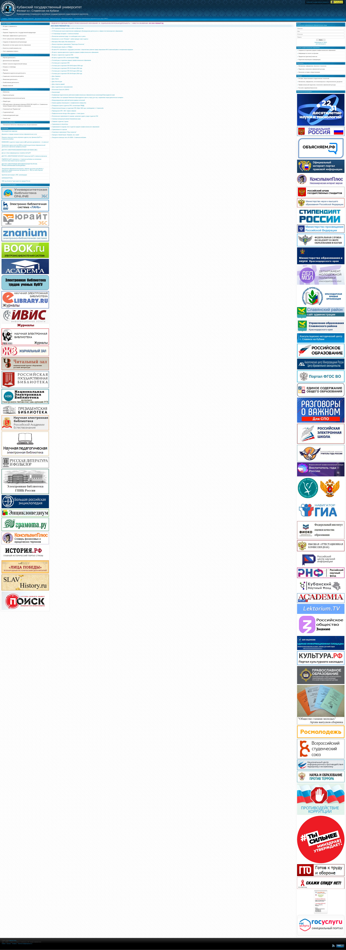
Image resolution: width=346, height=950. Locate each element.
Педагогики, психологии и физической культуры (312, 69)
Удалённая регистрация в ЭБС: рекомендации (14, 174)
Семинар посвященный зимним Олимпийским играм (66, 119)
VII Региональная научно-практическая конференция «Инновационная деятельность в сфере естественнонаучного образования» (87, 31)
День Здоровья (56, 76)
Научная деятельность (9, 57)
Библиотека (6, 92)
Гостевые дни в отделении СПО (60, 63)
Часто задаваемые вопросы (10, 51)
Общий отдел (6, 101)
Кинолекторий (56, 92)
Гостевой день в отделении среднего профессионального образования (71, 60)
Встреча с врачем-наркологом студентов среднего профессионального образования (75, 52)
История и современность (10, 26)
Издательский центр (8, 95)
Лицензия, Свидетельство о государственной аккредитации (19, 32)
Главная (4, 18)
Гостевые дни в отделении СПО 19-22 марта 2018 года (67, 71)
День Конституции (57, 81)
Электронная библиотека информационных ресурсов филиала (20, 124)
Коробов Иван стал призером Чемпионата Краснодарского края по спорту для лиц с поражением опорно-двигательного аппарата (87, 97)
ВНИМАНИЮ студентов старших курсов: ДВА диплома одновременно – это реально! (25, 142)
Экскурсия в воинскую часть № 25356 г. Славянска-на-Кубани (69, 137)
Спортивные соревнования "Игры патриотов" (64, 132)
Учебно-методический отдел (10, 115)
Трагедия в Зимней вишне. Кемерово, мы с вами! (65, 134)
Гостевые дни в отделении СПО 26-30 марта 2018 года (67, 73)
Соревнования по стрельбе (59, 129)
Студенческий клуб (8, 112)
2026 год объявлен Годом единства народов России (16, 181)
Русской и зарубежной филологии (308, 88)
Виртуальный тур (55, 18)
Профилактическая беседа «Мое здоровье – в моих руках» (68, 113)
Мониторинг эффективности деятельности (14, 35)
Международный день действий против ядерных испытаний (68, 100)
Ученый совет (6, 118)
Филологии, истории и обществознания (309, 72)
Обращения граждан (67, 18)
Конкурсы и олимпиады (9, 67)
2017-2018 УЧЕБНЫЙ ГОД (156, 23)
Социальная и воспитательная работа (13, 76)
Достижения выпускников (42, 18)
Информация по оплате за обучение (308, 53)
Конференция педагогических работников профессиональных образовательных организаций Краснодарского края (83, 95)
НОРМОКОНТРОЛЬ (7, 178)
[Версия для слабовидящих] (337, 2)
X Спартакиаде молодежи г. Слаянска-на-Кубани (65, 33)
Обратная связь (12, 940)
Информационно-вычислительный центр (14, 98)
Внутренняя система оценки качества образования (17, 45)
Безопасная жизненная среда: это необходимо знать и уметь (69, 36)
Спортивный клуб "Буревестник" (12, 109)
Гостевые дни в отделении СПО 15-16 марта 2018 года (67, 68)
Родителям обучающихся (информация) (309, 59)
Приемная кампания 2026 (15, 18)
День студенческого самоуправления (62, 87)
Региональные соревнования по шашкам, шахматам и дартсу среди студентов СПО (75, 116)
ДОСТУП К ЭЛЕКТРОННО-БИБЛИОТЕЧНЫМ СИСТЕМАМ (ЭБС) (19, 150)
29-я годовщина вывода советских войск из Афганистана (67, 28)
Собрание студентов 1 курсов (60, 121)
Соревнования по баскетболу (60, 124)
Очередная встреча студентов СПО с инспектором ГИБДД (68, 105)
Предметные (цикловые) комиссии (308, 56)
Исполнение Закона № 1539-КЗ (60, 89)
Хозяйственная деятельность (11, 82)
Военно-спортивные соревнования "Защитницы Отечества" (68, 44)
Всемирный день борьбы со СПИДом (62, 47)
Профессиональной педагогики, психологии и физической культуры (317, 84)
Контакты (5, 29)
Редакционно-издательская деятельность (14, 73)
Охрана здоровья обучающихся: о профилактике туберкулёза (69, 103)
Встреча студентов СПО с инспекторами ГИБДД (65, 57)
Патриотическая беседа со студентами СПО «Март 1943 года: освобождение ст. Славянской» (78, 108)
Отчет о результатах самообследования (14, 38)
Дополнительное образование (11, 60)
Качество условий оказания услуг (12, 48)
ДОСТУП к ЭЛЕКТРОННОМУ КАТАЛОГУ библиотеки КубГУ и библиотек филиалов (24, 156)
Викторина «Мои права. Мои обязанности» (63, 41)
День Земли (55, 79)
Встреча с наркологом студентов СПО (62, 55)
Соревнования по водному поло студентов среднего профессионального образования (75, 126)
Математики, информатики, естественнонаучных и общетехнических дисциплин (320, 81)
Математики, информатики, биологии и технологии (312, 66)
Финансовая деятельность (10, 79)
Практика (5, 70)
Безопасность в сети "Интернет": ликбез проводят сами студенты (70, 39)
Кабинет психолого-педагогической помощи (15, 64)
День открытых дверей (58, 84)
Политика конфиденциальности (25, 943)
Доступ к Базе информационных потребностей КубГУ (16, 153)
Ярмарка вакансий (28, 18)
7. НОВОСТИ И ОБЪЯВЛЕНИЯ (139, 23)
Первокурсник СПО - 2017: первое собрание (64, 111)
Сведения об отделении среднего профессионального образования (317, 50)
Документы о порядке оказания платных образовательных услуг (19, 134)
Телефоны (14, 943)
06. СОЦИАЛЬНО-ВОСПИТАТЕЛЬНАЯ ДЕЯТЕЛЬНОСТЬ (114, 23)
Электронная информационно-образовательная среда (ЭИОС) (91, 18)
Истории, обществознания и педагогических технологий (314, 78)
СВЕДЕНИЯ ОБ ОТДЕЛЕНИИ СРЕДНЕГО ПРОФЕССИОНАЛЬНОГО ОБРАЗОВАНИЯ (74, 23)
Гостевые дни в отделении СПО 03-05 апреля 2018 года (67, 65)
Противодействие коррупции (9, 131)
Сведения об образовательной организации (15, 42)
